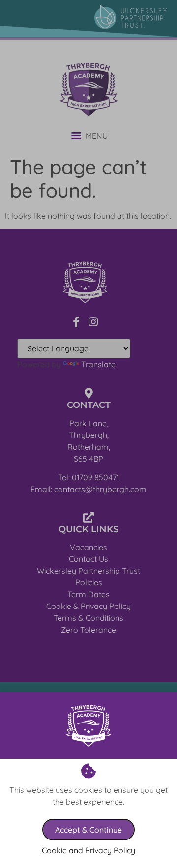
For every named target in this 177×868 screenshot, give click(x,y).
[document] (88, 434)
